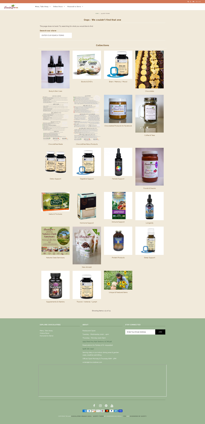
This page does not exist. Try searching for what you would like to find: (66, 26)
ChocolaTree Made (55, 144)
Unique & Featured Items (118, 292)
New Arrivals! (87, 267)
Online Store (58, 6)
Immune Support (118, 222)
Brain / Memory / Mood (118, 82)
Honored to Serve (74, 6)
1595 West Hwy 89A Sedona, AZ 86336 (97, 342)
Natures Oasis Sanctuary (55, 258)
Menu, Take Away (41, 6)
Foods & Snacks (150, 188)
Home (97, 13)
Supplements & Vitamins (55, 302)
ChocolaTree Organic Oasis (81, 416)
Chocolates (149, 91)
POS (124, 416)
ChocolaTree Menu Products (87, 144)
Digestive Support (87, 179)
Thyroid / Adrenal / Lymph (87, 302)
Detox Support (55, 179)
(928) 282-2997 (88, 349)
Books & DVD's (86, 82)
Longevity (149, 223)
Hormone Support (87, 223)
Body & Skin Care (55, 91)
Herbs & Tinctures (55, 214)
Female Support (118, 179)
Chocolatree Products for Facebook (118, 126)
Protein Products (118, 258)
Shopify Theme (98, 416)
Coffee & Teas (149, 135)
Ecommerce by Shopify (138, 416)
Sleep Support (149, 258)
